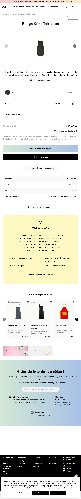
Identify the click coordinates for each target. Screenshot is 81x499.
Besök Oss (36, 466)
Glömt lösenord (52, 463)
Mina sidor (52, 457)
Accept (58, 493)
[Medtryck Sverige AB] (4, 6)
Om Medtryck (40, 7)
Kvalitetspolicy (7, 461)
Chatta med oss (37, 463)
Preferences (23, 493)
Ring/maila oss (37, 461)
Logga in (50, 461)
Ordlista (20, 466)
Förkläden (14, 14)
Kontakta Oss (38, 457)
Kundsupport (53, 7)
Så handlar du (21, 463)
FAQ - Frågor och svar (24, 461)
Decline (40, 493)
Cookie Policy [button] (25, 488)
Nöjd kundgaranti (7, 466)
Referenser (6, 469)
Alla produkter (18, 7)
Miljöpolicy (6, 463)
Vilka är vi (5, 471)
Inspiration (30, 7)
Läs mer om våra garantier (39, 274)
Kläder (5, 14)
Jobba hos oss (6, 474)
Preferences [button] (67, 488)
